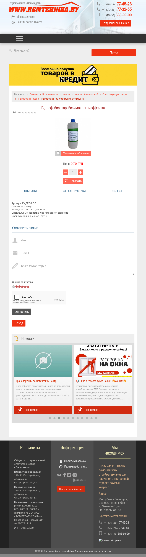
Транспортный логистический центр (36, 381)
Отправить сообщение (116, 23)
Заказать (75, 180)
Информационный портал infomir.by (92, 551)
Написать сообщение (71, 489)
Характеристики (74, 191)
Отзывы (116, 191)
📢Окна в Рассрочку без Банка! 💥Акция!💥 (101, 381)
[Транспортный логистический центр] (43, 360)
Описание (31, 191)
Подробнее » (33, 410)
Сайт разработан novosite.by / (58, 551)
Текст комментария (33, 265)
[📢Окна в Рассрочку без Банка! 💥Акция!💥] (103, 360)
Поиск (114, 52)
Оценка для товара (22, 282)
